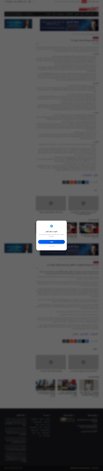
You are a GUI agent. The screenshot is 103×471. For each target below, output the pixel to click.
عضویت (51, 242)
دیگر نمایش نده (51, 246)
